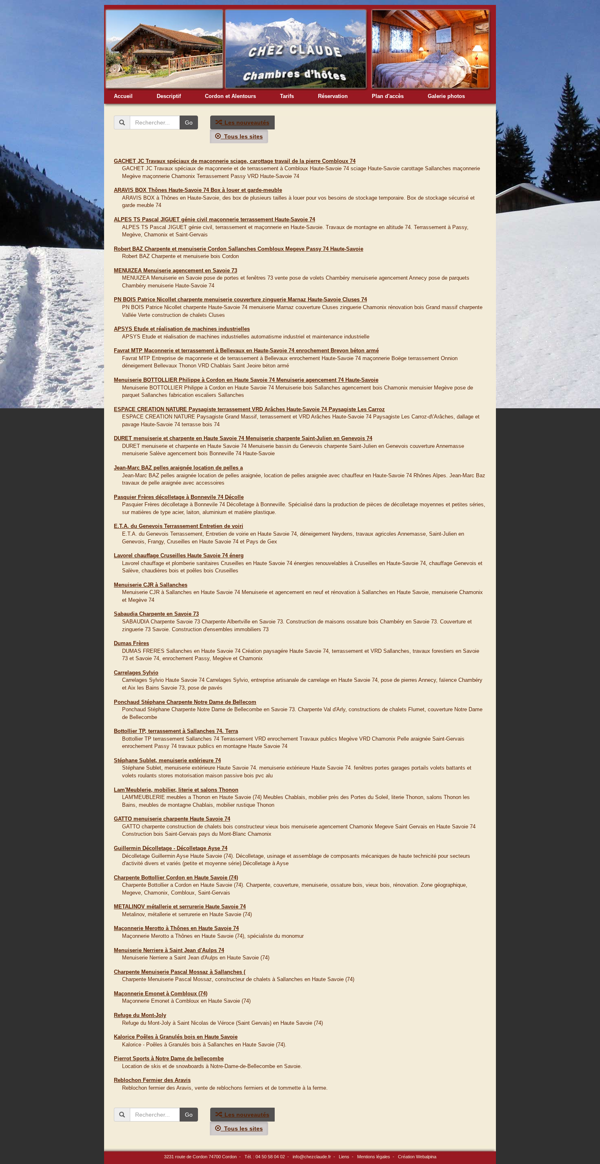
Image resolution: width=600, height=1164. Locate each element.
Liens (344, 1156)
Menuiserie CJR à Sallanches (150, 585)
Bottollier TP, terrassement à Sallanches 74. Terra (176, 731)
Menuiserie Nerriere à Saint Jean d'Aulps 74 (169, 950)
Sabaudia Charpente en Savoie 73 (156, 614)
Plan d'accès (388, 96)
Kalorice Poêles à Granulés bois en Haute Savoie (176, 1037)
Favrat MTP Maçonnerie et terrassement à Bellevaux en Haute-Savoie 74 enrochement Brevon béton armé (246, 350)
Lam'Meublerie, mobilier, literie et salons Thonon (176, 790)
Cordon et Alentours (230, 96)
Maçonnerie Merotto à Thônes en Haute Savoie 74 (176, 928)
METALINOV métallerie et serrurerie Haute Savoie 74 (180, 907)
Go (189, 122)
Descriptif (169, 96)
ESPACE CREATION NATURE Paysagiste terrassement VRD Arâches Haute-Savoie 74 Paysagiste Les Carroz (249, 409)
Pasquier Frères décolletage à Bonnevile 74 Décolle (179, 497)
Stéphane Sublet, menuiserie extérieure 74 (167, 760)
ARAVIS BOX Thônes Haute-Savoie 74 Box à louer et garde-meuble (198, 190)
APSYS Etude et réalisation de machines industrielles (182, 329)
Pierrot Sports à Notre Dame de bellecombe (169, 1058)
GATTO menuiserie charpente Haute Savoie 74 (172, 819)
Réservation (333, 96)
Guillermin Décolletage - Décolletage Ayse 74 (170, 848)
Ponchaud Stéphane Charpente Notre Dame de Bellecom (185, 702)
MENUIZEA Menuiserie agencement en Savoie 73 (175, 270)
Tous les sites (242, 136)
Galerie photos (446, 96)
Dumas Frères (131, 643)
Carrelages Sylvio (136, 673)
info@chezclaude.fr (312, 1156)
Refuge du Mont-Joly (140, 1015)
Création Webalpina (417, 1156)
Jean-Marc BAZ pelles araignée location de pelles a (178, 468)
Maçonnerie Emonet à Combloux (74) (160, 993)
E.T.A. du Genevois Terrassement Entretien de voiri (178, 526)
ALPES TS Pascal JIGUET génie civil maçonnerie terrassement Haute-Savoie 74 (214, 219)
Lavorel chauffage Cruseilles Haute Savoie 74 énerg (179, 555)
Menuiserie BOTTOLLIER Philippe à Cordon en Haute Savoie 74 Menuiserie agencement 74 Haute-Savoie (246, 380)
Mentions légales (373, 1156)
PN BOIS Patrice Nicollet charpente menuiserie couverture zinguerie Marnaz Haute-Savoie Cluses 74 (240, 299)
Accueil (123, 96)
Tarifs (287, 96)
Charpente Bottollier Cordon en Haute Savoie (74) (176, 878)
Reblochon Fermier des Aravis (152, 1080)
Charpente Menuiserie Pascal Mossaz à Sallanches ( (179, 972)
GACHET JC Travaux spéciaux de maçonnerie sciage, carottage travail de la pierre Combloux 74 (235, 161)
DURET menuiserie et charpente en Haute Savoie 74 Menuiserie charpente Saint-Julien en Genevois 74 (243, 438)
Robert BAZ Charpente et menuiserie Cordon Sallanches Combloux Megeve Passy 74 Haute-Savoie (238, 249)
